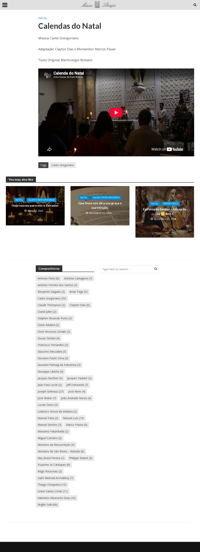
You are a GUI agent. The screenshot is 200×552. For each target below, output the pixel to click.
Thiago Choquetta (52, 484)
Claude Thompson (51, 305)
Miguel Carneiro (50, 438)
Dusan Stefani (49, 338)
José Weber (47, 398)
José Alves (76, 391)
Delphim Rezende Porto (55, 318)
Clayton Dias (80, 305)
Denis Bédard (48, 325)
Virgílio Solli (47, 504)
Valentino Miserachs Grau (57, 498)
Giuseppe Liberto (50, 371)
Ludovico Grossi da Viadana (57, 411)
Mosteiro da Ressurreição (56, 445)
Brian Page (79, 292)
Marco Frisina (76, 425)
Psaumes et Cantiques (54, 464)
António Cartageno (78, 278)
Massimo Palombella (53, 431)
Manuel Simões (49, 425)
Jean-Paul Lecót (50, 385)
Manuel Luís (73, 418)
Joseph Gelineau (51, 391)
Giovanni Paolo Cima (53, 358)
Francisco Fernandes (53, 345)
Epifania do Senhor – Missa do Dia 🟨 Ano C (164, 211)
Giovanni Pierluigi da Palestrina (59, 365)
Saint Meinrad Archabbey (55, 478)
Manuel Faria (48, 418)
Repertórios (170, 203)
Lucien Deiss (48, 405)
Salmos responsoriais (41, 200)
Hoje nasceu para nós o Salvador (35, 205)
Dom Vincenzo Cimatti (54, 331)
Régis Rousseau (50, 471)
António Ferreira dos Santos (57, 285)
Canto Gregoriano (62, 165)
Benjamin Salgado (51, 292)
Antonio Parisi (48, 278)
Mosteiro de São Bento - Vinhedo (61, 451)
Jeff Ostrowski (77, 385)
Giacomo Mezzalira (52, 351)
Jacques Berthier (50, 378)
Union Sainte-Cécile (53, 491)
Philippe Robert (80, 458)
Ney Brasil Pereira (51, 458)
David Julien (47, 311)
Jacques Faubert (79, 378)
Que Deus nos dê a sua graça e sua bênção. (100, 205)
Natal (42, 18)
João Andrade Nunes (76, 398)
